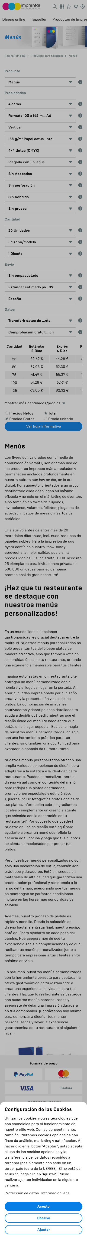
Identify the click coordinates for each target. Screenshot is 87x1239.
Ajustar (43, 1229)
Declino (43, 1218)
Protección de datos (22, 1193)
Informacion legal (56, 1193)
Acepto (43, 1206)
